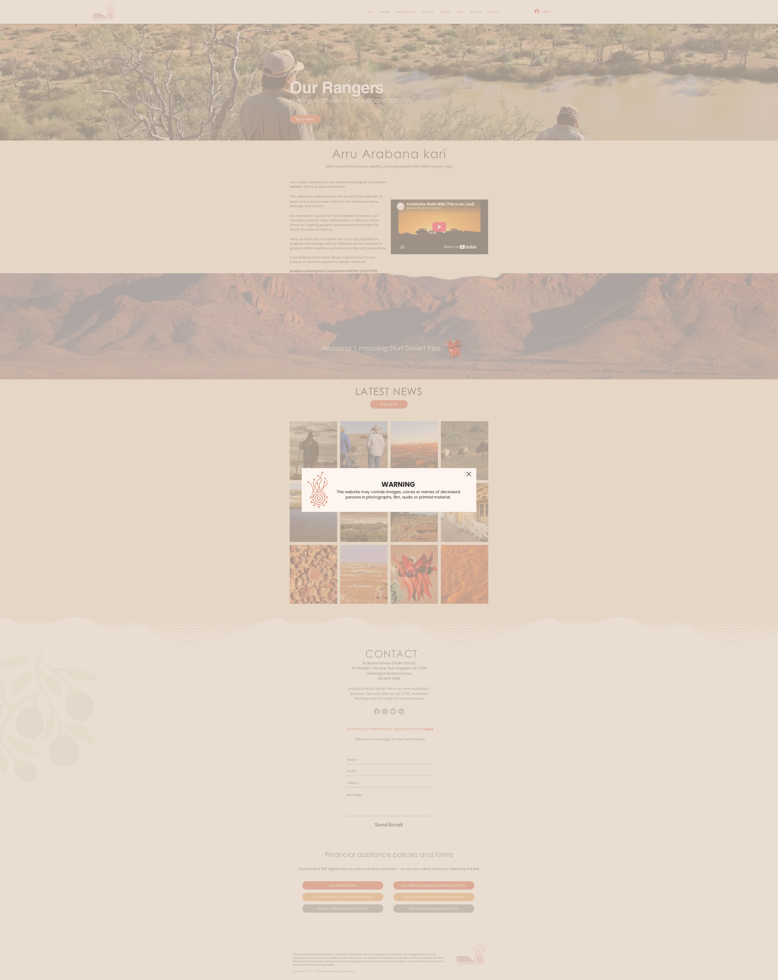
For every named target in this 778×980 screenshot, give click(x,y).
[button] (468, 474)
